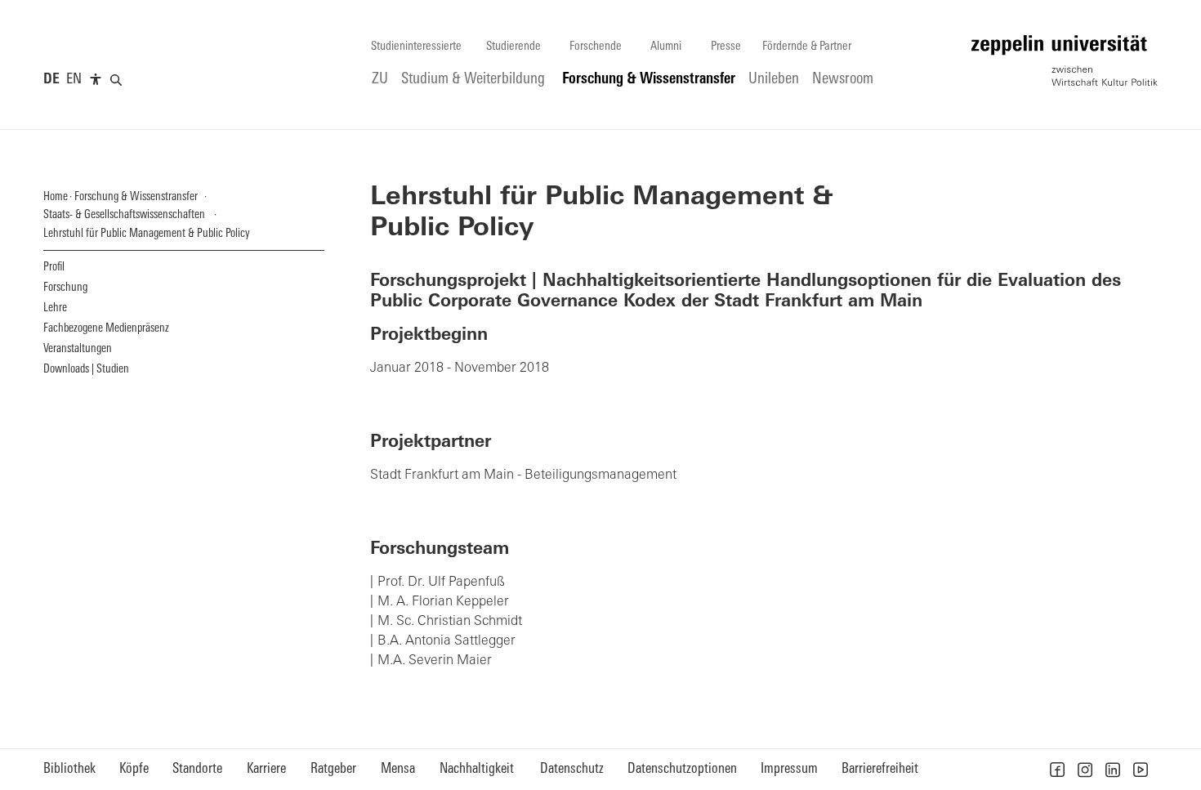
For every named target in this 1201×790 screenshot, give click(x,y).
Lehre (55, 308)
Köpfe (134, 769)
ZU (380, 79)
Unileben (773, 79)
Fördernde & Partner (806, 47)
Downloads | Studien (86, 370)
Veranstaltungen (77, 349)
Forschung (65, 288)
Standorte (197, 769)
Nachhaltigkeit (477, 769)
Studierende (513, 47)
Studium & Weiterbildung (473, 79)
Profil (54, 267)
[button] (1057, 769)
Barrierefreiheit (880, 769)
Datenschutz (572, 769)
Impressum (789, 769)
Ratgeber (333, 769)
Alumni (665, 47)
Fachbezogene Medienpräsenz (106, 329)
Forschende (595, 47)
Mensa (398, 769)
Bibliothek (69, 769)
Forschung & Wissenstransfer (648, 79)
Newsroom (842, 79)
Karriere (266, 769)
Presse (726, 47)
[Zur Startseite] (1064, 60)
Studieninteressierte (416, 47)
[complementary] (96, 80)
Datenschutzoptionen (682, 769)
